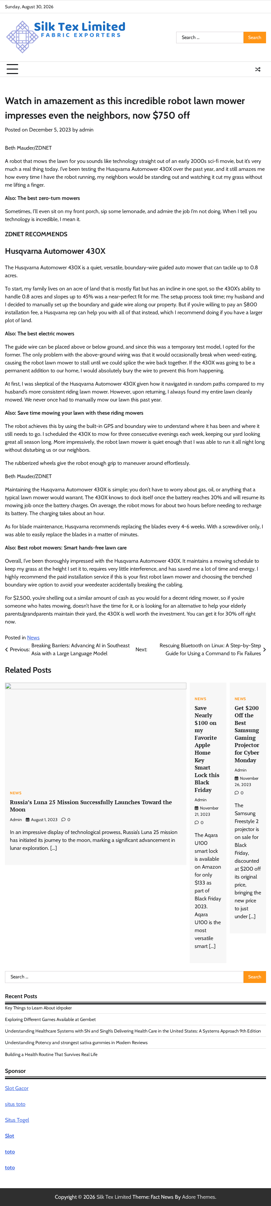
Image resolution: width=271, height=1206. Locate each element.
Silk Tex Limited (114, 1197)
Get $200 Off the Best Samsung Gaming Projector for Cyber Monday (247, 734)
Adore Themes (198, 1197)
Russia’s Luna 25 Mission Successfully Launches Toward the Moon (91, 805)
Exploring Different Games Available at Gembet (50, 1019)
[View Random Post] (258, 69)
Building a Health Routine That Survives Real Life (51, 1054)
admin (86, 130)
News (33, 637)
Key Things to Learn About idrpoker (38, 1007)
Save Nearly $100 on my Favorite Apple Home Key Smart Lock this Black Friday (207, 749)
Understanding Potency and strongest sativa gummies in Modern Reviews (76, 1042)
